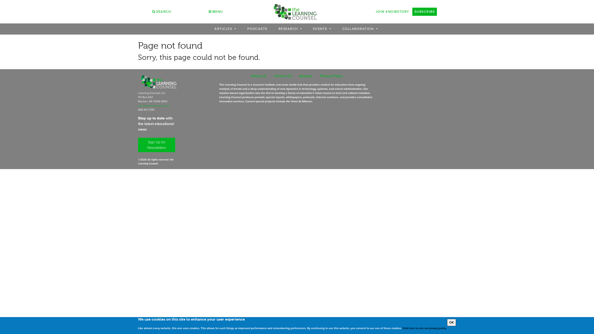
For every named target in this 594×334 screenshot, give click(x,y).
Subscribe (424, 11)
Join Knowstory (392, 11)
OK (451, 322)
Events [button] (321, 28)
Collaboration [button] (358, 28)
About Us (258, 76)
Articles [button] (223, 28)
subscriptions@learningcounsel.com (154, 105)
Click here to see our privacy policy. (425, 328)
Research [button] (288, 28)
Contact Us (283, 76)
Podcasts (257, 28)
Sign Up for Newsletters (156, 144)
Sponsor (306, 76)
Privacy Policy (331, 76)
